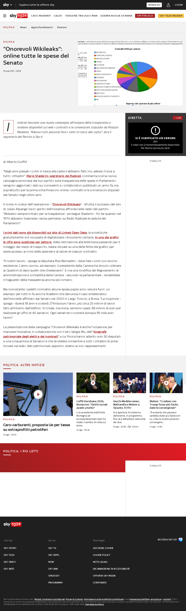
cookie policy (101, 555)
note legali (100, 562)
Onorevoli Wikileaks (66, 204)
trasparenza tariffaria (139, 599)
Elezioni (62, 27)
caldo (58, 15)
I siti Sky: (8, 540)
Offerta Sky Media (104, 575)
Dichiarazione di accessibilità (111, 568)
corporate (100, 582)
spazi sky (54, 575)
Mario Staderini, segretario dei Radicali (53, 176)
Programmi (55, 582)
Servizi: (52, 540)
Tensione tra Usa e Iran (81, 15)
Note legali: (99, 540)
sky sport (10, 548)
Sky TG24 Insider (171, 15)
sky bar (53, 568)
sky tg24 (9, 555)
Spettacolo (145, 15)
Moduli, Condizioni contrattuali (50, 599)
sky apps (53, 555)
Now (51, 562)
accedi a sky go (167, 539)
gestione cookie (103, 548)
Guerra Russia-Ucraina (116, 15)
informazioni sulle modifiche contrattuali (104, 599)
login (179, 4)
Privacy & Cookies (74, 599)
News (23, 27)
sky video (10, 562)
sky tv (52, 548)
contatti (167, 599)
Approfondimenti (42, 27)
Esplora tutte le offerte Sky (36, 4)
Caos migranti (41, 15)
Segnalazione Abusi (94, 604)
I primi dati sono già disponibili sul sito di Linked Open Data (45, 232)
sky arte (9, 568)
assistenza (156, 599)
